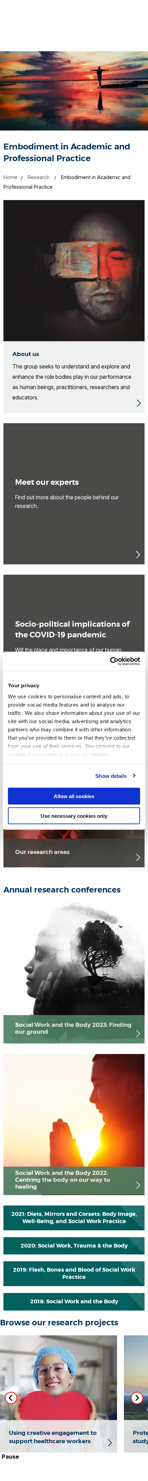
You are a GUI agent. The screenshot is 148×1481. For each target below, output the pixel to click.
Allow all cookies (74, 796)
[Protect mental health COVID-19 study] (58, 1448)
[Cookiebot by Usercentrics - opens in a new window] (110, 661)
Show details (111, 776)
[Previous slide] (11, 1398)
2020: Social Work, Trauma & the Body (74, 1245)
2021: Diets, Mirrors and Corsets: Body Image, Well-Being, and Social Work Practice (74, 1217)
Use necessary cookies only (74, 815)
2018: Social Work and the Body (74, 1301)
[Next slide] (136, 1398)
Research (39, 177)
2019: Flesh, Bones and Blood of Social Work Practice (74, 1273)
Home (10, 177)
